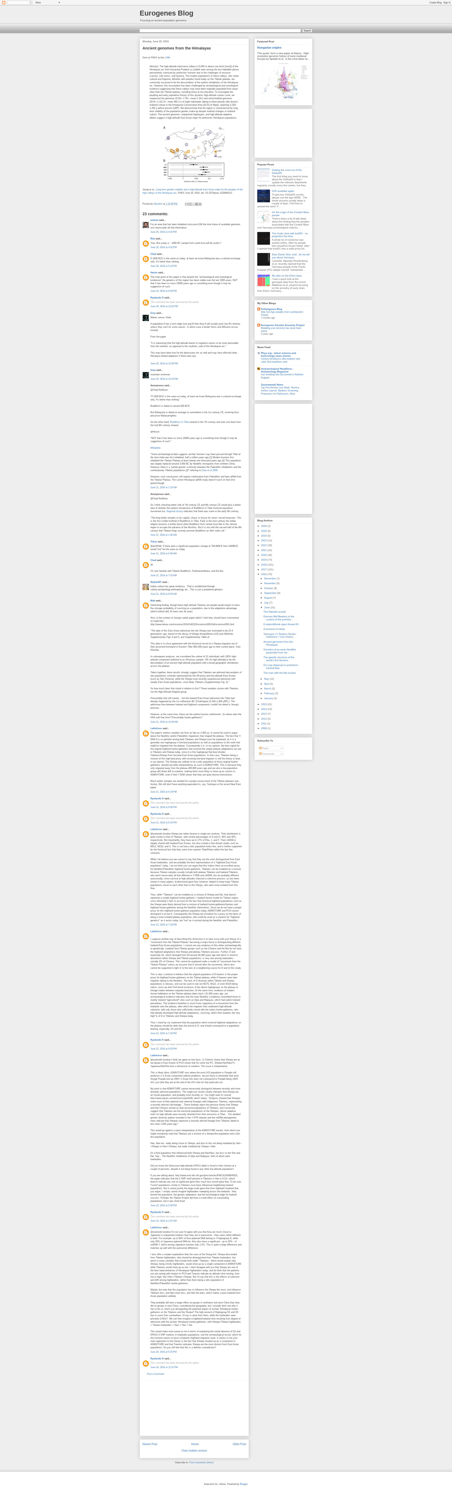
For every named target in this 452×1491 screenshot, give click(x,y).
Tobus (153, 541)
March (268, 688)
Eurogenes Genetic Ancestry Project (283, 325)
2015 (264, 704)
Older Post (239, 1444)
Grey (153, 313)
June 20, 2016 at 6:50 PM (163, 291)
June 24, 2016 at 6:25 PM (163, 1352)
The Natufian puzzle (274, 611)
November (270, 583)
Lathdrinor (156, 728)
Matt (152, 600)
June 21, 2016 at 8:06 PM (163, 807)
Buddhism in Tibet (179, 422)
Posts (264, 748)
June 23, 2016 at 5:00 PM (163, 1205)
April (267, 683)
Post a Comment (155, 1374)
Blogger (243, 1484)
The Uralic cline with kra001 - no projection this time (290, 235)
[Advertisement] (194, 1408)
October (269, 588)
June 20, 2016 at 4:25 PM (163, 232)
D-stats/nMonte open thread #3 (280, 624)
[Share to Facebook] (196, 204)
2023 (264, 540)
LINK (167, 57)
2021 (264, 550)
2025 (264, 531)
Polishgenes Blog (271, 309)
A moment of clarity (274, 629)
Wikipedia (155, 447)
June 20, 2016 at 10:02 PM (164, 306)
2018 (264, 564)
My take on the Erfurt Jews (287, 275)
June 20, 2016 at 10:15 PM (164, 379)
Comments (267, 753)
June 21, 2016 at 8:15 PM (163, 822)
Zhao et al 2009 (210, 470)
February (269, 693)
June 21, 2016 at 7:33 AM (163, 575)
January (269, 698)
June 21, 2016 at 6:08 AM (163, 553)
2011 (264, 723)
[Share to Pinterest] (200, 204)
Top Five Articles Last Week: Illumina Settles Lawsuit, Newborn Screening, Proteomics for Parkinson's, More (280, 390)
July (266, 602)
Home (195, 1444)
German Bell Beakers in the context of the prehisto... (278, 618)
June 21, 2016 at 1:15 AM (163, 487)
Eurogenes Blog (166, 13)
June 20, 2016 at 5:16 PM (163, 266)
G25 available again (283, 191)
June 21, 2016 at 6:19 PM (163, 791)
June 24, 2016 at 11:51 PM (164, 1367)
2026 (264, 526)
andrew (154, 220)
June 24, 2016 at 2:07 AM (163, 1220)
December (270, 578)
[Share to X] (193, 204)
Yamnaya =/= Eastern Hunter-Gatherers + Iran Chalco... (280, 635)
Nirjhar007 (156, 582)
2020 (264, 555)
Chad (153, 254)
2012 (264, 718)
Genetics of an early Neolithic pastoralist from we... (279, 651)
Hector (153, 272)
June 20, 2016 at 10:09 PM (164, 363)
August (268, 597)
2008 (264, 728)
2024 (264, 535)
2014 (264, 709)
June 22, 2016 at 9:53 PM (163, 1048)
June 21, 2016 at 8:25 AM (163, 594)
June (267, 607)
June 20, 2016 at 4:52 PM (163, 247)
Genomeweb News (272, 384)
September (270, 593)
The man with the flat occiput (279, 672)
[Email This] (186, 204)
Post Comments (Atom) (201, 1462)
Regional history (174, 511)
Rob (152, 238)
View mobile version (194, 1450)
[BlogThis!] (190, 204)
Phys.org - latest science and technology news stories (278, 354)
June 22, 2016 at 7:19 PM (163, 924)
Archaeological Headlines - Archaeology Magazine (277, 370)
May (267, 678)
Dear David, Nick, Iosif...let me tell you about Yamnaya (291, 256)
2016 (264, 574)
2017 (264, 569)
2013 (264, 713)
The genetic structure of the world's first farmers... (278, 659)
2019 (264, 559)
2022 (264, 545)
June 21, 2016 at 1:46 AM (163, 535)
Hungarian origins (269, 47)
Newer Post (149, 1444)
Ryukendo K (157, 297)
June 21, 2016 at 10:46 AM (164, 721)
